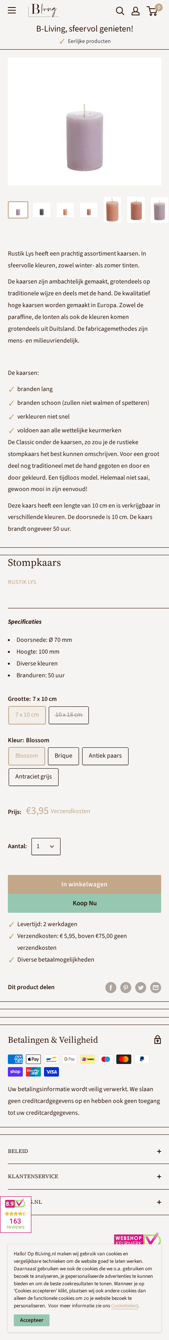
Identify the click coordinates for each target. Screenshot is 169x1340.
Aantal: (17, 846)
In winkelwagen (84, 884)
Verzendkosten (70, 811)
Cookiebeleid (124, 1305)
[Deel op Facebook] (110, 987)
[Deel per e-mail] (155, 987)
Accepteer (31, 1320)
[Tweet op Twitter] (140, 987)
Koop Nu (85, 903)
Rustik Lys (22, 582)
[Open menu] (12, 10)
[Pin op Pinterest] (125, 987)
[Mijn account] (136, 11)
